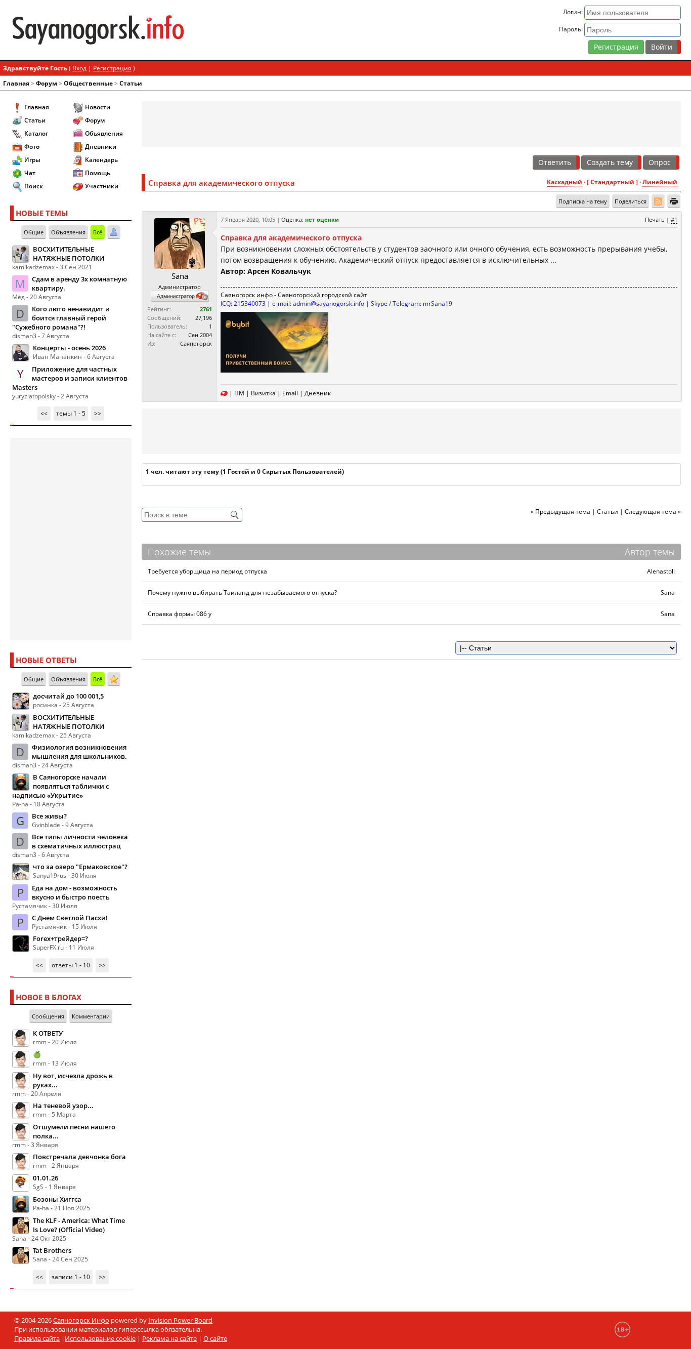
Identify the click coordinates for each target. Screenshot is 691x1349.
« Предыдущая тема (560, 511)
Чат (29, 173)
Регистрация (616, 47)
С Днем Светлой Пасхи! (70, 917)
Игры (32, 159)
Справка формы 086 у (179, 613)
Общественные (88, 83)
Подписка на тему (582, 201)
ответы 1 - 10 (71, 965)
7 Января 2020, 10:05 (248, 219)
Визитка (263, 393)
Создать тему (610, 162)
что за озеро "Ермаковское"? (80, 866)
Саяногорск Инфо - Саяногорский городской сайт (120, 30)
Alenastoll (661, 571)
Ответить (554, 162)
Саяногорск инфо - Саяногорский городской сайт (294, 295)
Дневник (318, 393)
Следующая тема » (653, 511)
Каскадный (564, 182)
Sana (179, 276)
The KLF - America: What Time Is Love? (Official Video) (79, 1225)
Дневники (100, 146)
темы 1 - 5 (70, 413)
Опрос (660, 162)
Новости (97, 107)
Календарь (101, 159)
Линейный (659, 182)
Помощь (97, 173)
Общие (34, 232)
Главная (16, 83)
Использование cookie (100, 1338)
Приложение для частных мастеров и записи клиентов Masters (69, 378)
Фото (31, 146)
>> (97, 413)
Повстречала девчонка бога (79, 1156)
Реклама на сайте (169, 1338)
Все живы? (49, 816)
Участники (101, 186)
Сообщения (48, 1016)
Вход (79, 68)
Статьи (130, 83)
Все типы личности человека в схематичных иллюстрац (80, 841)
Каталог (36, 133)
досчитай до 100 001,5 (68, 696)
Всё (97, 232)
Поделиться (630, 201)
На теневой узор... (63, 1105)
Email (290, 393)
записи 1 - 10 (71, 1277)
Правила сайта (37, 1338)
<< (44, 413)
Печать (655, 219)
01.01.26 (45, 1177)
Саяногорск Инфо (81, 1320)
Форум (46, 83)
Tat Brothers (52, 1250)
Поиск (33, 186)
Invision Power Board (180, 1320)
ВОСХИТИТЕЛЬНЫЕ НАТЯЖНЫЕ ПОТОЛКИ (68, 253)
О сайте (215, 1338)
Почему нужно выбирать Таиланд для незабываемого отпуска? (242, 592)
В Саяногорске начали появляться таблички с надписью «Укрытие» (60, 786)
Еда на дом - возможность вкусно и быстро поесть (74, 892)
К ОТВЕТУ (48, 1033)
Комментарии (91, 1016)
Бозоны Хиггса (57, 1199)
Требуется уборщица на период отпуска (207, 571)
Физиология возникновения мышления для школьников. (79, 752)
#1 (674, 219)
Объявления (104, 133)
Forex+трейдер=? (60, 938)
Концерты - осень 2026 (69, 347)
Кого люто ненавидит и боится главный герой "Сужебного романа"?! (61, 318)
